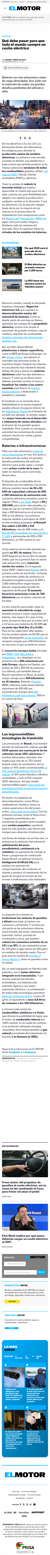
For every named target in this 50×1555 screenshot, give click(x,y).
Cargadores (21, 1058)
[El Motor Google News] (34, 1504)
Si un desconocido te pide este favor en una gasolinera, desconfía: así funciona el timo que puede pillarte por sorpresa (35, 1395)
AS (33, 1356)
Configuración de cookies (17, 1495)
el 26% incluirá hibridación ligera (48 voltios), (24, 771)
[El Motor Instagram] (27, 1505)
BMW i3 (40, 218)
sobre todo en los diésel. (24, 811)
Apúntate (12, 1301)
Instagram (30, 1052)
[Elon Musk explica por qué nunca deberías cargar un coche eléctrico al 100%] (25, 1217)
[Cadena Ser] (24, 1516)
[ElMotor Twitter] (24, 1504)
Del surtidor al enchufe (11, 1061)
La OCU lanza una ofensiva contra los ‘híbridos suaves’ (35, 283)
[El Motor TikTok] (30, 1505)
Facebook (14, 1052)
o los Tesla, (25, 501)
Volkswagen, (9, 657)
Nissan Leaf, (13, 218)
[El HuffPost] (38, 1513)
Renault (35, 569)
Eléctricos (6, 36)
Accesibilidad (20, 1498)
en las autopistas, (34, 637)
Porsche (14, 2)
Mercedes (26, 654)
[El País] (8, 1513)
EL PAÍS (27, 1357)
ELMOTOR (8, 1356)
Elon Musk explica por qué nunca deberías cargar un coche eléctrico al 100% (25, 1238)
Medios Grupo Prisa (25, 1552)
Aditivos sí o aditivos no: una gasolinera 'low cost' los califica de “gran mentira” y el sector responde (13, 1394)
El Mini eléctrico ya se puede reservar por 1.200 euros (35, 267)
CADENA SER (39, 1357)
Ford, (16, 654)
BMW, (10, 654)
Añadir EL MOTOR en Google (18, 68)
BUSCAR (11, 1328)
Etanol (22, 2)
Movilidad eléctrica (28, 1061)
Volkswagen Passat (16, 411)
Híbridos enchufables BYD (37, 2)
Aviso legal (16, 1491)
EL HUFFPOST (19, 1357)
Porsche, (36, 681)
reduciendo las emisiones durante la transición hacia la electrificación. (24, 788)
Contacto (30, 1498)
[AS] (14, 1513)
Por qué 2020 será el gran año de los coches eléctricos (36, 251)
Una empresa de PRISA (25, 1545)
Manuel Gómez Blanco (15, 60)
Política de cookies (34, 1495)
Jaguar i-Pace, (14, 357)
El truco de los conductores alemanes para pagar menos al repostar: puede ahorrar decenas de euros (35, 1438)
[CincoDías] (24, 1513)
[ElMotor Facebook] (20, 1504)
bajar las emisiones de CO (17, 996)
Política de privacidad (29, 1491)
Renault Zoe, (28, 218)
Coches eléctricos (34, 1058)
